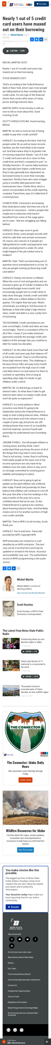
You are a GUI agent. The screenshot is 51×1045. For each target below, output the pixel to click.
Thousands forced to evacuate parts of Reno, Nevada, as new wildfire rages (34, 689)
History (11, 963)
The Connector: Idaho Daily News (25, 764)
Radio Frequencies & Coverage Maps (23, 1008)
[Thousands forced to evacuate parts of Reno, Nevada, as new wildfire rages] (11, 690)
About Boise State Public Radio (20, 957)
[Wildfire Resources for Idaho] (25, 808)
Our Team (12, 969)
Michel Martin (17, 35)
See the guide (25, 849)
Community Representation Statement (24, 980)
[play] (4, 1041)
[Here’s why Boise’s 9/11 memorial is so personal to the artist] (11, 665)
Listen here (25, 779)
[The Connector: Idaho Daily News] (25, 734)
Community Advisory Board (19, 974)
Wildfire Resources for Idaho (25, 830)
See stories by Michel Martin (31, 592)
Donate (42, 4)
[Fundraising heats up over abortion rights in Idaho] (11, 643)
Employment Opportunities (19, 991)
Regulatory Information (17, 1002)
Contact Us (12, 985)
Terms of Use (13, 997)
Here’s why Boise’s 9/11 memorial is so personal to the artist (33, 664)
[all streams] (47, 1041)
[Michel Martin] (8, 583)
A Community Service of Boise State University (23, 1014)
